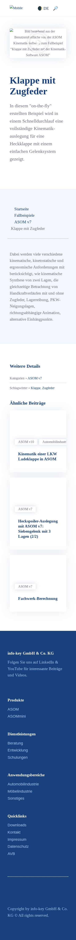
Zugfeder (48, 388)
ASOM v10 (26, 442)
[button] (38, 43)
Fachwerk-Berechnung (38, 598)
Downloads (17, 825)
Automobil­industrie (55, 442)
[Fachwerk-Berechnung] (38, 571)
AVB (11, 854)
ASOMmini (17, 716)
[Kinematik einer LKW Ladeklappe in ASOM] (38, 426)
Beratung (15, 743)
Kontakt (14, 832)
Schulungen (18, 757)
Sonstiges (16, 798)
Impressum (17, 839)
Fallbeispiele (24, 215)
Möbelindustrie (20, 791)
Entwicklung (18, 750)
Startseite (21, 209)
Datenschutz (18, 846)
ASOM (13, 709)
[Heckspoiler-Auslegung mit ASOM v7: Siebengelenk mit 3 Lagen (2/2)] (38, 493)
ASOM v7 (22, 222)
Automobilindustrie (23, 784)
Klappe (36, 388)
